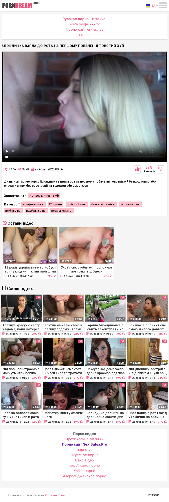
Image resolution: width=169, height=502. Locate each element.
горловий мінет (130, 204)
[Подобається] (137, 169)
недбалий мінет (36, 210)
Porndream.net (55, 495)
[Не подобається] (160, 169)
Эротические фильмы (84, 439)
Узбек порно (84, 470)
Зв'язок (152, 495)
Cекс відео (84, 460)
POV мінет (55, 204)
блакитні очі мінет (103, 204)
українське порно (84, 465)
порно (84, 34)
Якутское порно (84, 455)
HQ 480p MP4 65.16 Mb (44, 195)
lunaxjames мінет (33, 204)
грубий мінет (13, 210)
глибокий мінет (77, 204)
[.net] (17, 6)
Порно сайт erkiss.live (84, 29)
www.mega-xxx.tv (85, 24)
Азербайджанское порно (84, 476)
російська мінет (62, 210)
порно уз (84, 449)
